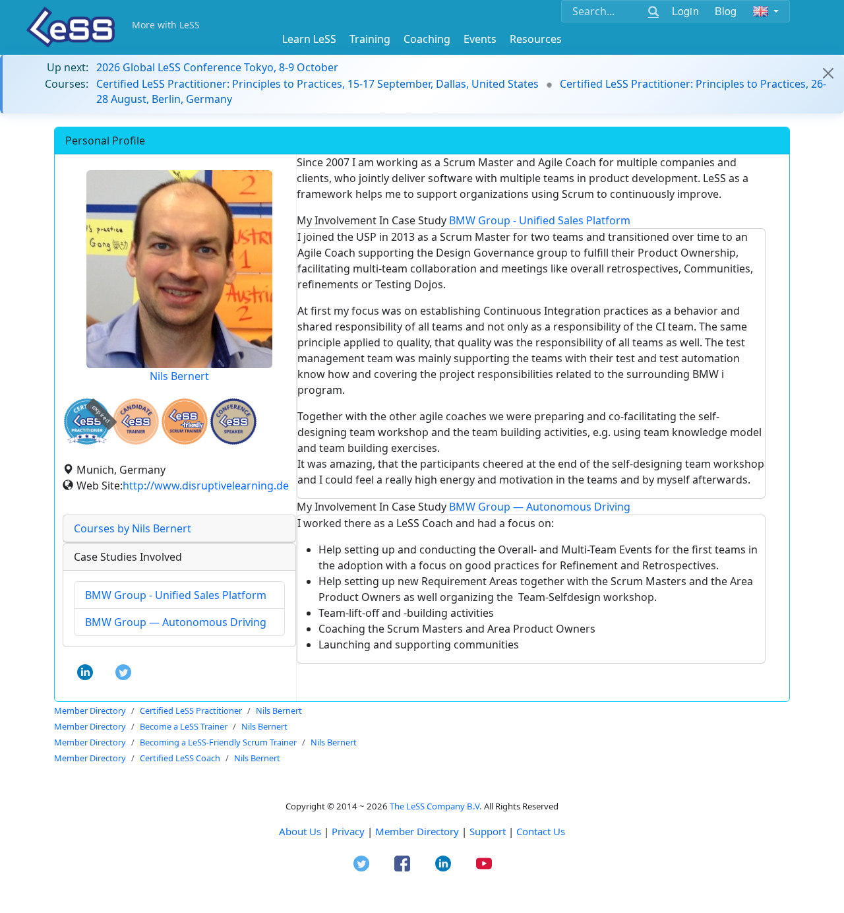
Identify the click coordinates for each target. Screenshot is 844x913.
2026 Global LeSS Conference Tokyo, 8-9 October (217, 67)
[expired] (87, 442)
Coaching (427, 39)
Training (369, 39)
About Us (300, 831)
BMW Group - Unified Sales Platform (175, 595)
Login (685, 10)
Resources (536, 39)
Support (487, 831)
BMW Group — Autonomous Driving (175, 622)
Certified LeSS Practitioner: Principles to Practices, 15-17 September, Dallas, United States (317, 84)
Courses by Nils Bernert (132, 528)
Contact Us (540, 831)
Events (480, 39)
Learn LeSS (309, 39)
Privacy (348, 831)
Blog (726, 10)
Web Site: (99, 485)
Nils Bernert (179, 376)
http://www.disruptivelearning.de (206, 485)
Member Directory (417, 831)
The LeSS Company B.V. (436, 806)
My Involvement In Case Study (463, 220)
